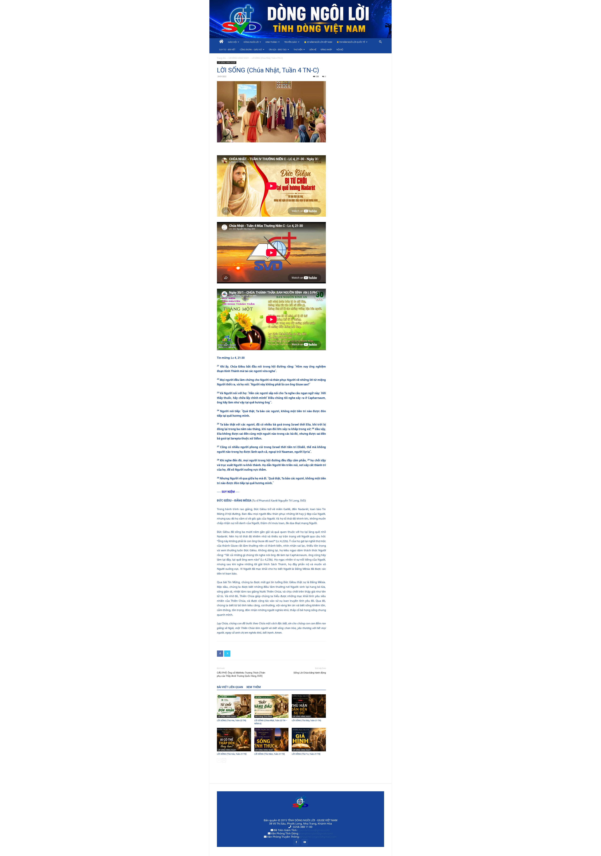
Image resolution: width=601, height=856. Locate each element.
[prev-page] (219, 760)
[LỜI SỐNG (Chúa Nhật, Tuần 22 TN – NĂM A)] (271, 706)
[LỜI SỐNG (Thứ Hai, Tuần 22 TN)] (234, 706)
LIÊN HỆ (312, 49)
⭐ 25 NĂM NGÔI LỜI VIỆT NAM (318, 42)
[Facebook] (220, 653)
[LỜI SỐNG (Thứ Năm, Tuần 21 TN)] (271, 739)
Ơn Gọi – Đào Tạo (278, 49)
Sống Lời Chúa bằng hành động (310, 672)
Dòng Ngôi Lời (251, 42)
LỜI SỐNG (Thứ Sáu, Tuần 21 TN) (232, 754)
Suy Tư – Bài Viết (227, 49)
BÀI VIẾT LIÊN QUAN (230, 687)
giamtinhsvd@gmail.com (314, 830)
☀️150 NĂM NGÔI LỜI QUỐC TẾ (350, 42)
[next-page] (224, 760)
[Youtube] (305, 842)
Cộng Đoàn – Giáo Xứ (251, 49)
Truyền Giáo (290, 42)
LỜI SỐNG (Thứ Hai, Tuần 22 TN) (231, 720)
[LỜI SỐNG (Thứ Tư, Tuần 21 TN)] (309, 739)
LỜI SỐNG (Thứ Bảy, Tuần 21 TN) (306, 720)
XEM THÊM (253, 687)
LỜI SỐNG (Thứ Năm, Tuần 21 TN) (269, 754)
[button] (380, 42)
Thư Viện (298, 49)
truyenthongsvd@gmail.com (318, 836)
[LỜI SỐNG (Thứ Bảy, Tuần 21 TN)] (309, 706)
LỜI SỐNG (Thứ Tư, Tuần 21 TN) (306, 754)
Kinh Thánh (271, 42)
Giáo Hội (232, 42)
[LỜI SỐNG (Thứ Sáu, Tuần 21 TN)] (234, 739)
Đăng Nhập (326, 49)
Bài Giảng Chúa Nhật (263, 716)
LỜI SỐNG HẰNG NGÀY (239, 58)
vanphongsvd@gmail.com (316, 833)
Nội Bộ (339, 49)
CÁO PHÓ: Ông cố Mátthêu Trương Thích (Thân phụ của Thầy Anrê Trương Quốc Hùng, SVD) (241, 674)
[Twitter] (227, 653)
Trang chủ (221, 58)
